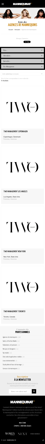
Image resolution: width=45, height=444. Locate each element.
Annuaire (17, 29)
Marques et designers (10, 349)
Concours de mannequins (11, 368)
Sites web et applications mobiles (14, 357)
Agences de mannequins (12, 337)
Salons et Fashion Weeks (11, 341)
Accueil (11, 29)
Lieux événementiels (10, 361)
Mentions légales (26, 426)
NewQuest (43, 440)
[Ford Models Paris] (35, 434)
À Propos (16, 426)
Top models (7, 353)
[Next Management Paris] (22, 434)
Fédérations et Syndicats (11, 345)
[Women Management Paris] (10, 434)
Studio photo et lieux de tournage (13, 364)
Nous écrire (22, 423)
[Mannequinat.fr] (22, 4)
